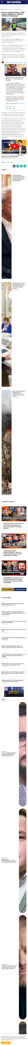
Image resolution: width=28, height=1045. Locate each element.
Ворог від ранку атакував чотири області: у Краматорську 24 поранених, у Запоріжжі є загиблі (19, 393)
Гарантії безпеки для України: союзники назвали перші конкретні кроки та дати (9, 754)
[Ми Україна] (14, 2)
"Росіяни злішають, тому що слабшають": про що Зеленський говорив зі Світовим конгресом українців (19, 286)
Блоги (3, 699)
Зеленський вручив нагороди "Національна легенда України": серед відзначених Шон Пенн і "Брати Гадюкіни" (19, 178)
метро (11, 162)
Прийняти (6, 1042)
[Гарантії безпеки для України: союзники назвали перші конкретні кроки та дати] (22, 754)
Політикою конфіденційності (6, 1039)
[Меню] (2, 2)
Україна (5, 162)
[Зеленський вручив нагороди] (7, 226)
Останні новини (6, 597)
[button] (14, 166)
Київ (9, 162)
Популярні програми (8, 501)
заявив (17, 39)
